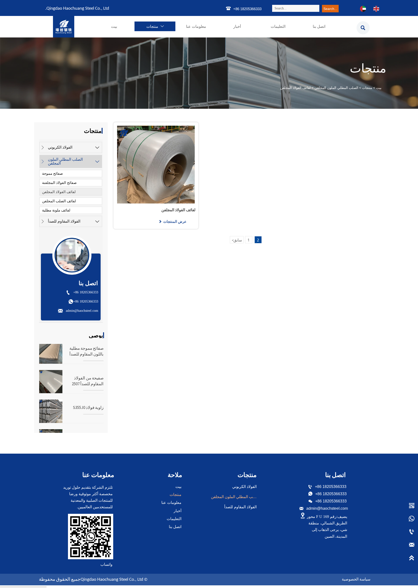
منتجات (367, 88)
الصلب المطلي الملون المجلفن (336, 88)
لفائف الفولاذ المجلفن (295, 88)
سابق (236, 240)
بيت (378, 88)
